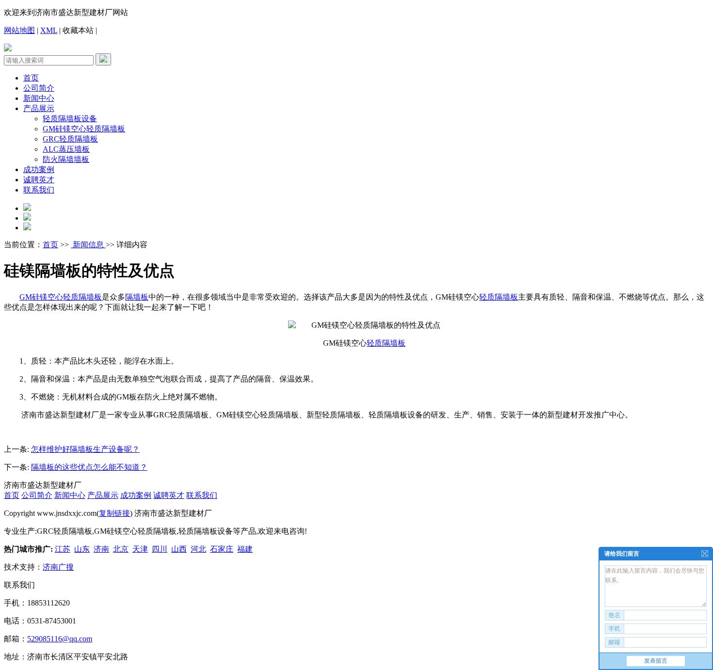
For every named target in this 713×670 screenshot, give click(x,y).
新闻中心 (38, 98)
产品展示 (38, 108)
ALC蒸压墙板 (66, 149)
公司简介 (38, 88)
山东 (82, 549)
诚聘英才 (38, 179)
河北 (198, 549)
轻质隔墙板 (82, 297)
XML (48, 30)
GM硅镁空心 (41, 297)
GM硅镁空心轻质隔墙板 (84, 129)
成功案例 (38, 169)
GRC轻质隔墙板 (70, 139)
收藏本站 (78, 30)
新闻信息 (88, 244)
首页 (31, 78)
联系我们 (38, 190)
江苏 (62, 549)
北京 (121, 549)
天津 (140, 549)
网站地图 (19, 30)
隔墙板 (136, 297)
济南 (101, 549)
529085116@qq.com (59, 639)
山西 (179, 549)
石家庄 (221, 549)
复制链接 (114, 513)
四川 (159, 549)
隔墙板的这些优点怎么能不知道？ (89, 467)
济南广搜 (58, 567)
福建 (245, 549)
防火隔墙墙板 (66, 159)
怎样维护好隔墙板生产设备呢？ (85, 449)
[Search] (103, 59)
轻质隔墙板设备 (70, 118)
